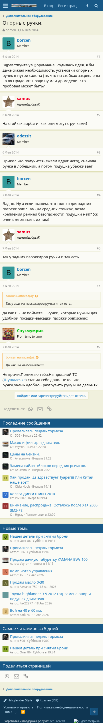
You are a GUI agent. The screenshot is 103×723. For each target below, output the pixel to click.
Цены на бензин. (25, 453)
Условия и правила (18, 707)
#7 (98, 347)
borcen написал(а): (20, 357)
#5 (98, 248)
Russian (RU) (48, 700)
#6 (98, 286)
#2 (98, 115)
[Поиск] (96, 5)
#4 (98, 195)
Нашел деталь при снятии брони (39, 536)
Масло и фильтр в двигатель (35, 442)
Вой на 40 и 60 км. (26, 610)
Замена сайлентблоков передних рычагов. (48, 465)
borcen (11, 30)
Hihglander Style (19, 700)
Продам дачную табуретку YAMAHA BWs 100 (49, 559)
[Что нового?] (87, 5)
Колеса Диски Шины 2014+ (33, 493)
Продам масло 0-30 (27, 582)
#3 (98, 152)
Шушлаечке (15, 379)
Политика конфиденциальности (62, 707)
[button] (5, 6)
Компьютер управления (31, 570)
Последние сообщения (26, 423)
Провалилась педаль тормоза (36, 430)
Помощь (11, 711)
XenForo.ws (57, 721)
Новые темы (15, 528)
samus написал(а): (20, 296)
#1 (98, 57)
